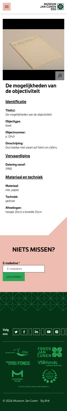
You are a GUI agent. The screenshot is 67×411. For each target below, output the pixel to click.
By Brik (45, 400)
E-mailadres (11, 263)
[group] (33, 49)
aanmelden (13, 277)
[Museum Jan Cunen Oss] (52, 6)
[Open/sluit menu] (7, 7)
